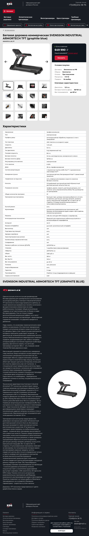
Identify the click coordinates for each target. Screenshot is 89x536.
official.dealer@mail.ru (77, 524)
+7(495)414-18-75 (77, 5)
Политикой (66, 526)
